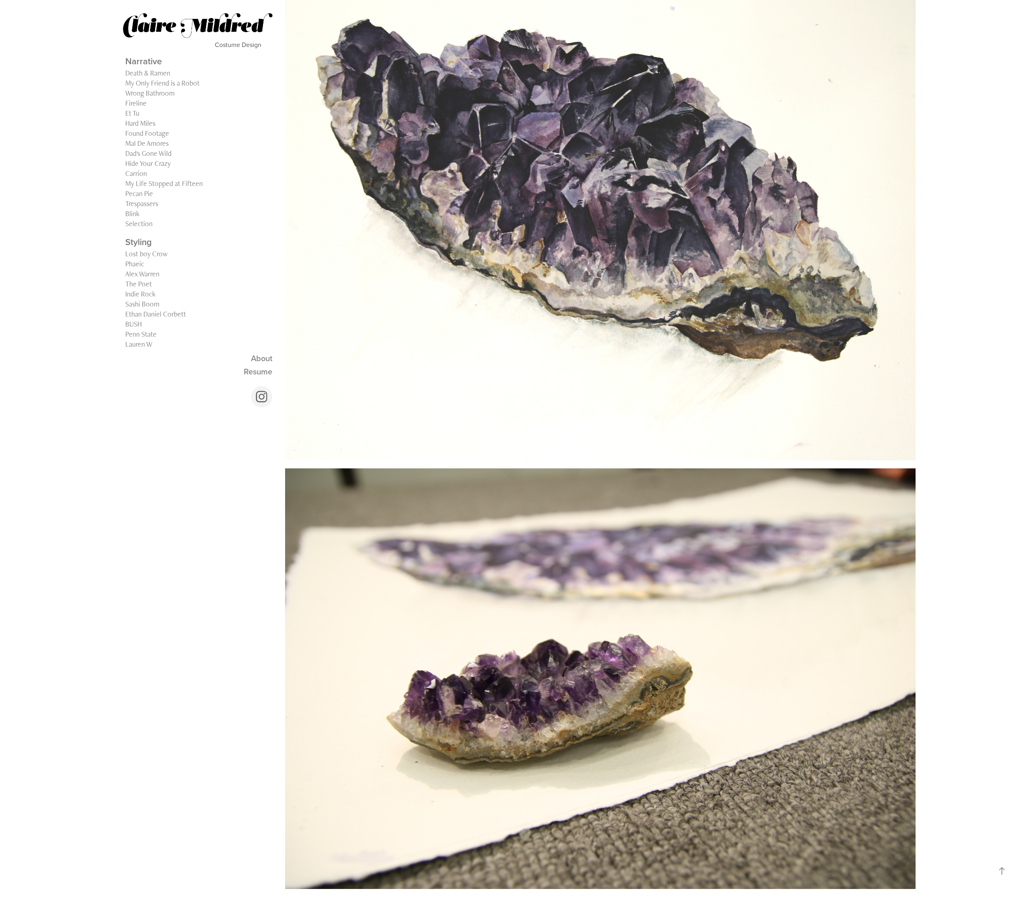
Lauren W (138, 344)
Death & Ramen (147, 73)
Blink (132, 213)
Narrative (143, 61)
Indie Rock (140, 293)
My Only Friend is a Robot (162, 83)
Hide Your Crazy (148, 163)
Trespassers (141, 203)
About (261, 358)
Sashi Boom (142, 304)
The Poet (138, 283)
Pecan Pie (139, 193)
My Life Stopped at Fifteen (164, 183)
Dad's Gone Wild (148, 153)
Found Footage (147, 133)
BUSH (133, 324)
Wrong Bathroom (150, 93)
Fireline (136, 103)
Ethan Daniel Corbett (155, 314)
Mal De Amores (147, 143)
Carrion (136, 173)
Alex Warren (142, 273)
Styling (138, 241)
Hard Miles (140, 123)
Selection (139, 223)
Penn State (141, 334)
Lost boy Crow (146, 253)
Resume (258, 371)
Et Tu (132, 113)
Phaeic (134, 263)
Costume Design (247, 44)
